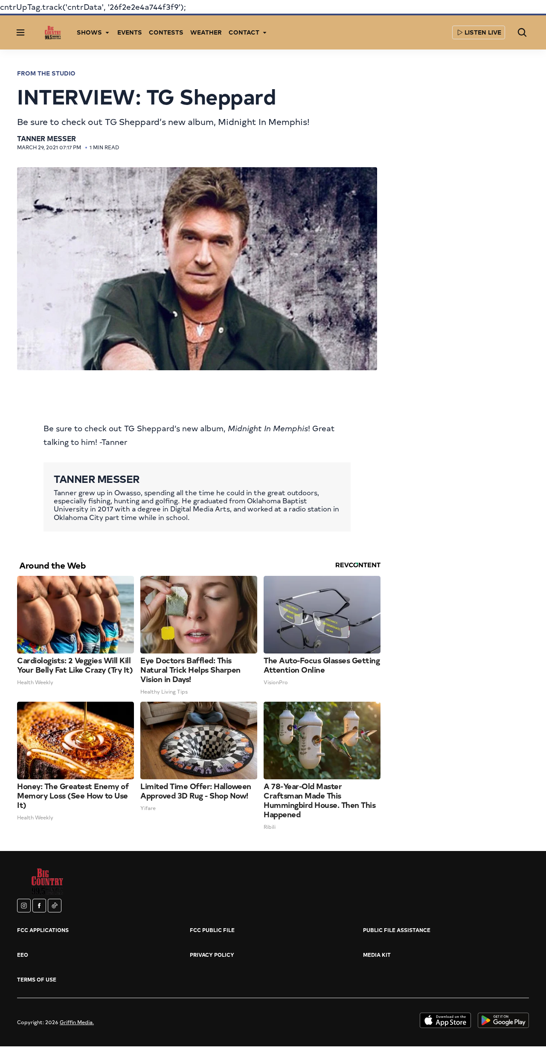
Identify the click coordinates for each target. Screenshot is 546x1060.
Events (129, 32)
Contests (166, 32)
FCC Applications (43, 930)
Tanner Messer (46, 138)
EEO (22, 955)
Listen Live (483, 32)
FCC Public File (212, 930)
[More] (107, 32)
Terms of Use (36, 979)
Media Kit (377, 955)
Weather (206, 32)
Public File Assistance (396, 930)
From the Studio (46, 73)
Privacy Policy (212, 955)
